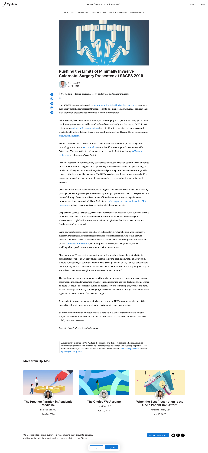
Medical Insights (137, 12)
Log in (96, 447)
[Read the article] (48, 382)
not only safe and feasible (77, 243)
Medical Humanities (118, 12)
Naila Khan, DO (104, 406)
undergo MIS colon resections (85, 128)
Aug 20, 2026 (39, 414)
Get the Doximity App (158, 435)
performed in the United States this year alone (115, 105)
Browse (193, 4)
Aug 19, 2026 (150, 414)
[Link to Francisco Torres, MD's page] (159, 394)
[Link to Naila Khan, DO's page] (103, 394)
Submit (202, 4)
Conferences (82, 12)
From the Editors (99, 12)
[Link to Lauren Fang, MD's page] (48, 394)
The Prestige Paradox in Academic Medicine (48, 403)
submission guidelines (130, 349)
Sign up (111, 447)
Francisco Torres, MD (160, 410)
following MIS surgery (69, 136)
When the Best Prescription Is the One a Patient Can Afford (159, 403)
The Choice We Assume (104, 401)
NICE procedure (90, 147)
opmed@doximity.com (71, 351)
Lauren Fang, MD (48, 410)
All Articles (69, 12)
